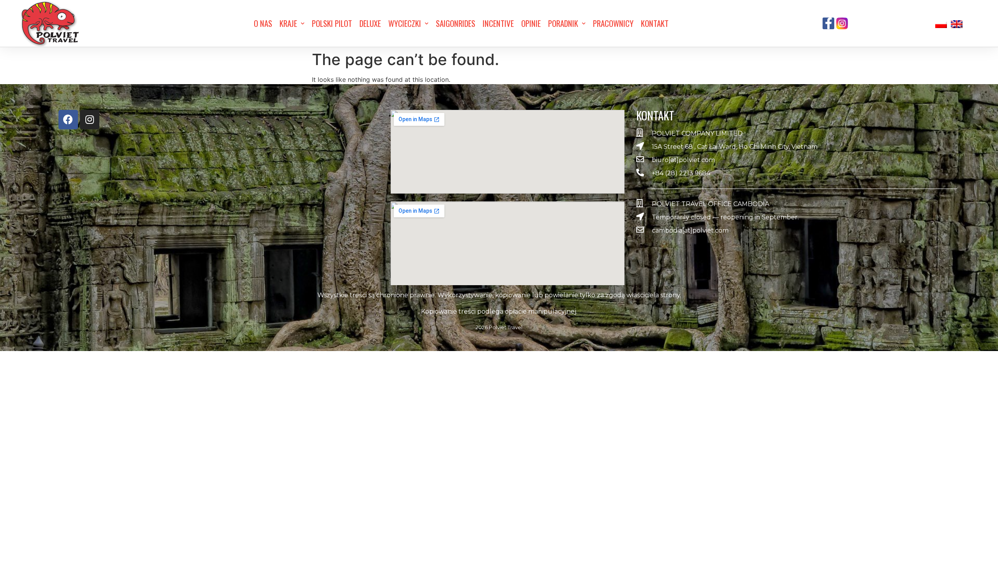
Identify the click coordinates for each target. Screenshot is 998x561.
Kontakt (655, 23)
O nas (263, 23)
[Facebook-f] (828, 23)
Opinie (531, 23)
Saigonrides (455, 23)
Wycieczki (404, 23)
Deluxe (370, 23)
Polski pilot (332, 23)
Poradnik (563, 23)
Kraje (288, 23)
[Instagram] (89, 119)
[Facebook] (68, 119)
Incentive (498, 23)
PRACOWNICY (613, 23)
